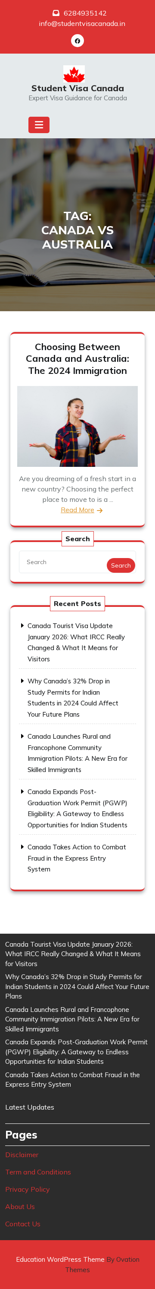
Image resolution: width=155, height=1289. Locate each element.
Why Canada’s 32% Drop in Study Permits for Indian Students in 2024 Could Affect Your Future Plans (77, 986)
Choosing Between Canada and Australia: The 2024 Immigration (77, 358)
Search (121, 565)
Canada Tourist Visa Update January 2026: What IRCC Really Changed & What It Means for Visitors (73, 954)
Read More (77, 510)
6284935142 (85, 13)
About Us (20, 1206)
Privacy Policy (27, 1189)
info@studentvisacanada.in (82, 23)
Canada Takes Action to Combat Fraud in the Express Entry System (77, 858)
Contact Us (22, 1223)
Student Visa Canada (77, 88)
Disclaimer (21, 1154)
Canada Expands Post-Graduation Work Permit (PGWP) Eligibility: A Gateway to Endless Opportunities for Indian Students (76, 1052)
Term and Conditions (38, 1172)
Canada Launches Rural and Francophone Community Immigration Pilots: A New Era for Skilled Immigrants (72, 1019)
